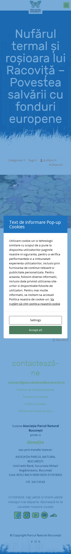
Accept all (35, 330)
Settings (35, 320)
